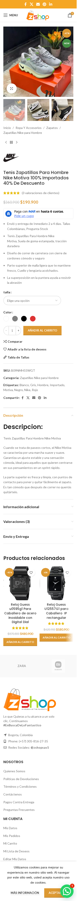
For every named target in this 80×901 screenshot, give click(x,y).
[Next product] (16, 142)
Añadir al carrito (42, 330)
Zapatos (52, 128)
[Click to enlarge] (12, 88)
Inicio (7, 128)
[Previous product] (6, 142)
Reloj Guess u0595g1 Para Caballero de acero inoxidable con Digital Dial (20, 613)
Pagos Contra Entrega (18, 802)
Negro (18, 390)
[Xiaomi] (58, 666)
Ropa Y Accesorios (29, 128)
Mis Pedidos (11, 836)
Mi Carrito (10, 843)
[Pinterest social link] (44, 4)
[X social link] (31, 4)
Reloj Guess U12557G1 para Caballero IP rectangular (56, 611)
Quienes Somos (14, 771)
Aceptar (55, 893)
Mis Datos (10, 828)
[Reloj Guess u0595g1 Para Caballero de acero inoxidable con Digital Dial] (20, 583)
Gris (33, 385)
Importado (57, 385)
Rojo (35, 390)
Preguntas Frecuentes (19, 810)
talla (6, 292)
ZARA (22, 666)
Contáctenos (12, 794)
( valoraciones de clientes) (40, 193)
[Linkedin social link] (51, 4)
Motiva (8, 390)
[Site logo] (38, 15)
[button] (7, 61)
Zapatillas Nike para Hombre (22, 133)
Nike (27, 390)
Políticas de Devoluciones (21, 779)
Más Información (25, 893)
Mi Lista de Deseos (16, 851)
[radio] (6, 318)
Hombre (42, 385)
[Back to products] (11, 142)
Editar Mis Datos (14, 859)
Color (7, 312)
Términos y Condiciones (20, 786)
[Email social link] (38, 4)
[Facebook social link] (25, 4)
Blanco (24, 385)
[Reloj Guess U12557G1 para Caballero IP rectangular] (57, 583)
